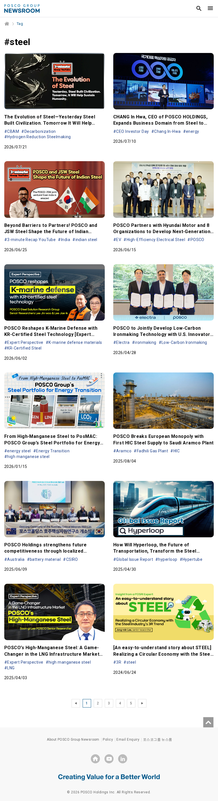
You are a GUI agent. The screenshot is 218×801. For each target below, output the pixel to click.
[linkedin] (122, 758)
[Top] (208, 722)
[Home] (7, 24)
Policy (108, 740)
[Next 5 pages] (142, 703)
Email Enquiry (127, 740)
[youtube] (109, 758)
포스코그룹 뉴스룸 (157, 740)
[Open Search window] (199, 8)
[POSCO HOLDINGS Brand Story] (109, 776)
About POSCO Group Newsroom (73, 740)
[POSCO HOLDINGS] (95, 758)
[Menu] (210, 8)
